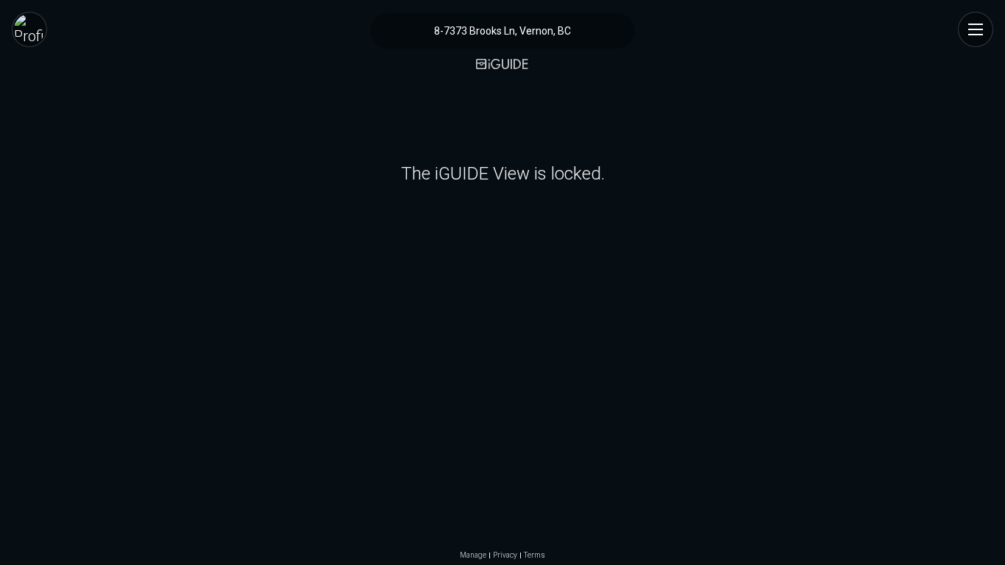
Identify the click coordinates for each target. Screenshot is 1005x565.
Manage (473, 555)
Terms (534, 555)
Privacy (505, 555)
